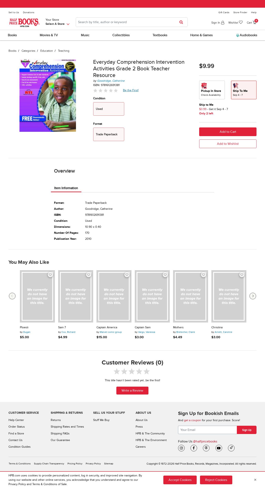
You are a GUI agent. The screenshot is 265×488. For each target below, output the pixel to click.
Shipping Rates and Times (67, 426)
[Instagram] (181, 448)
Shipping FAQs (60, 433)
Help (254, 12)
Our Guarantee (60, 440)
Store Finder (240, 12)
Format (97, 124)
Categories (28, 51)
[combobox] (131, 22)
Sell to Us (13, 12)
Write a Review (132, 390)
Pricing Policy (74, 463)
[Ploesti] (37, 296)
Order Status (16, 426)
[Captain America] (113, 296)
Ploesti (24, 327)
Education (46, 51)
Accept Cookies (180, 480)
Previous (12, 296)
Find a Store (16, 433)
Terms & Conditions (20, 463)
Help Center (16, 420)
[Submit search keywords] (182, 22)
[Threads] (206, 448)
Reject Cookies (216, 480)
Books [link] (12, 35)
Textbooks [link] (160, 35)
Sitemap (108, 463)
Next (252, 296)
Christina (217, 327)
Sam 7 (62, 327)
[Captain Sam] (152, 296)
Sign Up (246, 430)
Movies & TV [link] (49, 35)
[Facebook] (193, 448)
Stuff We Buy (101, 420)
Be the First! (131, 90)
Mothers (178, 327)
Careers (141, 446)
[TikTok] (231, 448)
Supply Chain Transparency (49, 463)
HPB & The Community (150, 433)
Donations (28, 12)
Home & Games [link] (201, 35)
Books (12, 51)
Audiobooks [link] (248, 35)
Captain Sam (143, 327)
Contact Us (15, 440)
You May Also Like (28, 262)
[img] (105, 90)
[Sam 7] (75, 296)
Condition (99, 98)
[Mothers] (190, 296)
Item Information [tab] (66, 188)
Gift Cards (223, 12)
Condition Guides (19, 446)
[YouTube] (219, 448)
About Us (142, 420)
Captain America (106, 327)
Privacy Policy (93, 463)
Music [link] (85, 35)
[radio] (212, 90)
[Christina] (228, 296)
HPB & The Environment (151, 440)
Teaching (63, 51)
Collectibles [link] (121, 35)
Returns (56, 420)
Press (139, 426)
